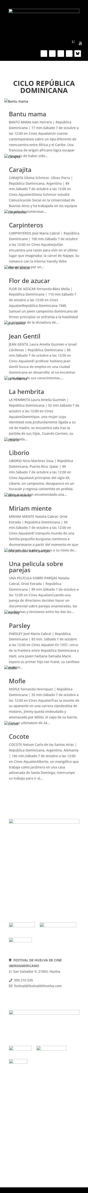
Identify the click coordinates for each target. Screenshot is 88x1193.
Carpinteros (26, 225)
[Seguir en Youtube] (60, 53)
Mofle (17, 681)
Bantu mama (27, 114)
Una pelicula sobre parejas (36, 566)
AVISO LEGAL (19, 888)
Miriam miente (30, 508)
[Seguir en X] (52, 53)
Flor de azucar (29, 280)
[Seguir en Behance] (77, 53)
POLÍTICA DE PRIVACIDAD (29, 883)
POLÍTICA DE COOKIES (27, 877)
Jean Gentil (24, 336)
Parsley (19, 625)
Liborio (19, 452)
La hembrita (26, 391)
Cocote (19, 736)
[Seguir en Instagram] (69, 53)
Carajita (20, 169)
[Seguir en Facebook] (44, 53)
